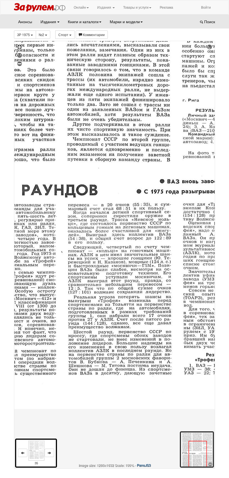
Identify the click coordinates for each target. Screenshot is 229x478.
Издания (104, 7)
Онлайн (80, 7)
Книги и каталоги (83, 21)
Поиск (209, 21)
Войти (206, 7)
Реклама (166, 7)
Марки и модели (125, 21)
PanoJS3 (144, 465)
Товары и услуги (136, 7)
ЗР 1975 (24, 34)
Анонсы (25, 21)
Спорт (63, 34)
